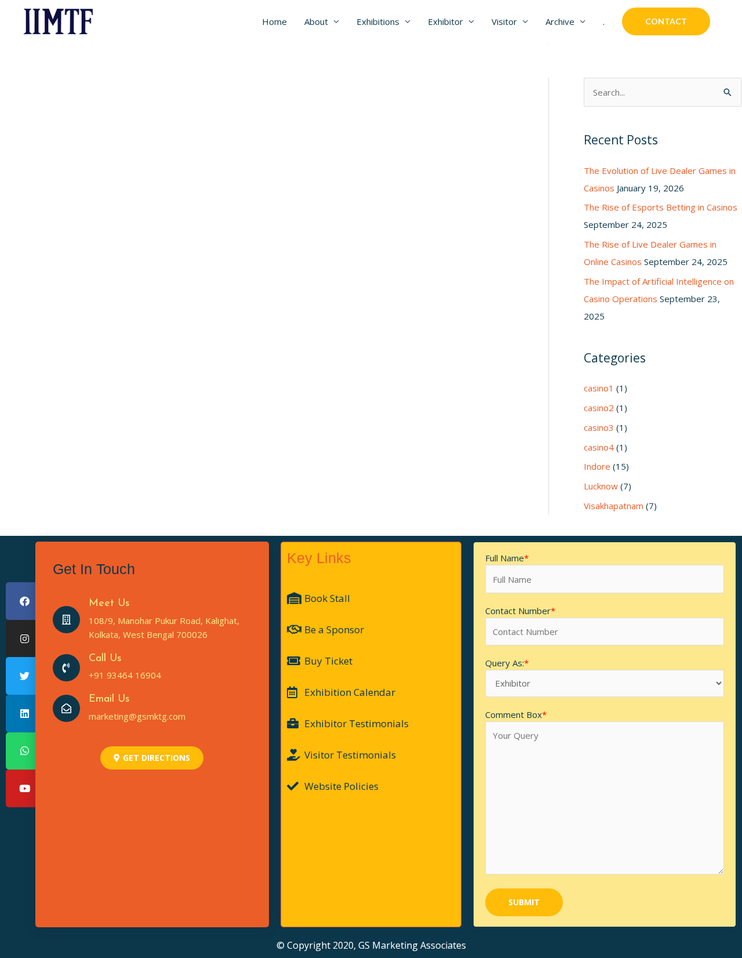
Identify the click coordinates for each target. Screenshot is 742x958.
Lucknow (601, 486)
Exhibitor (445, 21)
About (316, 21)
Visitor (504, 21)
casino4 (599, 447)
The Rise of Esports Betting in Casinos (660, 207)
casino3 (599, 427)
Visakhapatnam (613, 505)
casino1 (599, 388)
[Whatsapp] (24, 751)
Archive (559, 21)
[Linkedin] (24, 713)
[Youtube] (24, 788)
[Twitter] (24, 676)
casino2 (599, 407)
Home (274, 21)
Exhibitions (378, 21)
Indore (597, 466)
